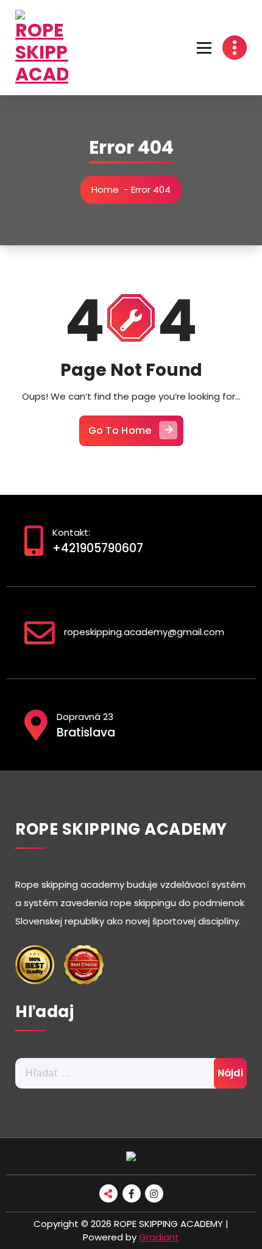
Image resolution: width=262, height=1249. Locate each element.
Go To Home (120, 430)
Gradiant (159, 1237)
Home (105, 189)
